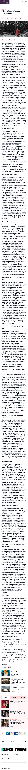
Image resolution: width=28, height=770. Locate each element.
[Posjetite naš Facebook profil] (2, 759)
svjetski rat (14, 39)
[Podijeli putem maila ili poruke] (25, 18)
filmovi (3, 39)
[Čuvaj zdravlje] (20, 733)
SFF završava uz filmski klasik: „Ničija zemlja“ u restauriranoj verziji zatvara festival (18, 681)
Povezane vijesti (6, 667)
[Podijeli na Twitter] (7, 18)
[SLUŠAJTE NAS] (12, 733)
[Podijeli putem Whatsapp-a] (20, 18)
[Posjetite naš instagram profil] (5, 759)
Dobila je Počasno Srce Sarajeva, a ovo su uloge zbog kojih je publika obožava (17, 673)
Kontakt (25, 741)
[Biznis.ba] (16, 733)
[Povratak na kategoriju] (26, 6)
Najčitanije (22, 697)
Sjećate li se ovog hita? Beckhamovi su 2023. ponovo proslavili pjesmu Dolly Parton (18, 712)
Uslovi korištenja (4, 754)
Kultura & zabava (10, 6)
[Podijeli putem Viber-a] (16, 18)
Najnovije (14, 697)
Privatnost (16, 754)
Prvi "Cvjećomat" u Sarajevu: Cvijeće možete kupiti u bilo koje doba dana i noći (17, 722)
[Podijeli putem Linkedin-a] (11, 18)
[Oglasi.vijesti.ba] (3, 733)
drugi (8, 39)
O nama (3, 741)
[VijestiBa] (8, 733)
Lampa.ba (9, 768)
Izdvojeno (5, 697)
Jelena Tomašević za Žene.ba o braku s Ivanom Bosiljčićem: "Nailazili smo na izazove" (18, 703)
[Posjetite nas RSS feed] (8, 759)
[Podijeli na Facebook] (2, 18)
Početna (3, 6)
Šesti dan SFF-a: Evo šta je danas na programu (18, 688)
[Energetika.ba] (25, 733)
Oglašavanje (13, 741)
